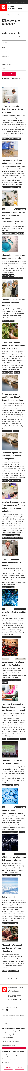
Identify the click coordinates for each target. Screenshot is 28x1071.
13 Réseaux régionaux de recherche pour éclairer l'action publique (12, 456)
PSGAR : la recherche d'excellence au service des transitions (13, 109)
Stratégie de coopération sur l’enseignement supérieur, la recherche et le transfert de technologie (13, 506)
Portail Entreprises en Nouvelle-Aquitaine (13, 1015)
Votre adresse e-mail (8, 1037)
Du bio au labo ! (8, 897)
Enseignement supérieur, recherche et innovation (12, 161)
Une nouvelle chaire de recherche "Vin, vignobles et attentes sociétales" (13, 345)
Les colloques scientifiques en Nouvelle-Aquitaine (13, 663)
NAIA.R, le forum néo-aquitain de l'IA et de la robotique (14, 858)
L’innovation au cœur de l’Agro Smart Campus (12, 762)
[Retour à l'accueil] (4, 989)
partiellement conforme (13, 1023)
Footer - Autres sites (7, 1019)
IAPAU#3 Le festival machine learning (14, 613)
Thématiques (5, 56)
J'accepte (20, 1068)
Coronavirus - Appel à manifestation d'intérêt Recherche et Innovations (12, 397)
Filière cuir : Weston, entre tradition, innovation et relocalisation (13, 948)
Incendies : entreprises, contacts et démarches (15, 2)
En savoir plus (5, 1062)
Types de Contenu (6, 64)
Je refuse (9, 1068)
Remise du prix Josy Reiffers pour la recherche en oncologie (13, 215)
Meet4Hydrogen (8, 810)
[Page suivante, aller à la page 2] (22, 979)
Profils (3, 47)
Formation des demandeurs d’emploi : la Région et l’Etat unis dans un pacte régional (13, 707)
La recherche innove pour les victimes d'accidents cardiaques (14, 303)
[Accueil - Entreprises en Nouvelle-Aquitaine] (3, 7)
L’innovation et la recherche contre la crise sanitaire (13, 256)
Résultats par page (17, 78)
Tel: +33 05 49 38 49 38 (14, 999)
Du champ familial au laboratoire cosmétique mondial (11, 562)
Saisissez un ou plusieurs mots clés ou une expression (13, 38)
